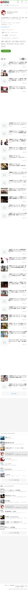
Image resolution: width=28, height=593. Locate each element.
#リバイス (17, 43)
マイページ (17, 585)
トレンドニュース (6, 38)
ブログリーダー (23, 585)
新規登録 (12, 585)
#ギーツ (22, 43)
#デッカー (3, 46)
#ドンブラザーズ (10, 43)
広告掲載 (17, 586)
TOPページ (7, 585)
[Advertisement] (14, 107)
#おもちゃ (3, 43)
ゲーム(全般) (5, 35)
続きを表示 (14, 393)
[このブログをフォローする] (6, 51)
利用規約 (22, 586)
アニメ (3, 29)
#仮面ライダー (8, 41)
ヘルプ (25, 586)
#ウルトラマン (22, 41)
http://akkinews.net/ (5, 27)
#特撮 (2, 41)
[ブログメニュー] (26, 12)
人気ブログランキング (4, 2)
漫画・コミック (5, 32)
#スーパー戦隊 (15, 41)
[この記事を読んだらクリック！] (24, 67)
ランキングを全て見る (14, 480)
